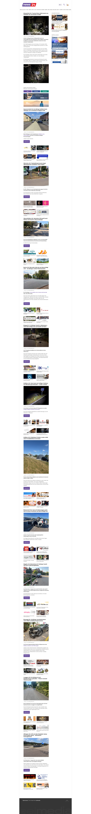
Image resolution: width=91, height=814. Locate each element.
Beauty (58, 9)
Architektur (38, 9)
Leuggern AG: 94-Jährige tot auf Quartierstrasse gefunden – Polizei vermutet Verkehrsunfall (35, 679)
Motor (64, 9)
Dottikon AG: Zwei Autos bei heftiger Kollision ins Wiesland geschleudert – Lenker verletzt (36, 384)
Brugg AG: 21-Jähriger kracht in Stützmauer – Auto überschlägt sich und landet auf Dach (36, 326)
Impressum (25, 800)
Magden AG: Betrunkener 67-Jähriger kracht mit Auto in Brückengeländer (35, 564)
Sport (27, 9)
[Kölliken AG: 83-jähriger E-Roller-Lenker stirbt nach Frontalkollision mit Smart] (36, 457)
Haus (35, 9)
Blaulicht (24, 9)
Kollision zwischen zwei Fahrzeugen (31, 645)
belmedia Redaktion (31, 36)
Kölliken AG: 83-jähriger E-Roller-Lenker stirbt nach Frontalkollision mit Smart (36, 438)
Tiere (49, 9)
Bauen (70, 9)
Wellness (54, 9)
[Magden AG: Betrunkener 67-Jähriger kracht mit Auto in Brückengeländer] (36, 576)
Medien (46, 9)
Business (43, 9)
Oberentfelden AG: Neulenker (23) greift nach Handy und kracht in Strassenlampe (36, 219)
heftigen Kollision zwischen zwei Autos (32, 409)
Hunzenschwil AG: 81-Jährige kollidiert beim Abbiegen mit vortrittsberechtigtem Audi (35, 110)
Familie (67, 9)
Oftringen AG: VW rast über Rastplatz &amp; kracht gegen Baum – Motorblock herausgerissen (35, 735)
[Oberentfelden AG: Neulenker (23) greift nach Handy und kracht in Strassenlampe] (36, 228)
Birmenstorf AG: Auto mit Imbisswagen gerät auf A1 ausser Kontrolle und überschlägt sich (36, 510)
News (21, 9)
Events (32, 9)
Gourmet (61, 9)
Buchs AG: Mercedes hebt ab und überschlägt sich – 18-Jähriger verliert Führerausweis (36, 268)
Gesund (51, 9)
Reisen (30, 9)
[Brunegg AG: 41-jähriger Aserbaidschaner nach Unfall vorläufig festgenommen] (36, 631)
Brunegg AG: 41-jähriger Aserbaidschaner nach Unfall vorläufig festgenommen (35, 620)
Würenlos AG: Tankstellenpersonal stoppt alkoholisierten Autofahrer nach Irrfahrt (35, 164)
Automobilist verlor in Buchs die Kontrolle (38, 292)
